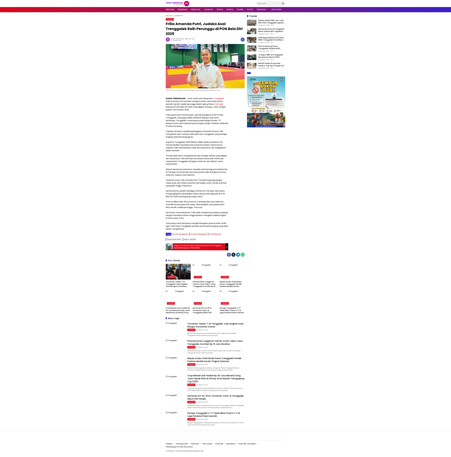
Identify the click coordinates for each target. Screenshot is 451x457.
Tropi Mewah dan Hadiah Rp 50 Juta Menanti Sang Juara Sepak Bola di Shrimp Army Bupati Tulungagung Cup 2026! (178, 310)
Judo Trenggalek (181, 234)
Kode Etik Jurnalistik (247, 444)
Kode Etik (219, 444)
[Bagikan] (243, 40)
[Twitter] (233, 255)
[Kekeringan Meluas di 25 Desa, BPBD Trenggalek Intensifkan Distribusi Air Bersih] (251, 40)
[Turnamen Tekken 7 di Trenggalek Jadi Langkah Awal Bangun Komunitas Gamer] (178, 272)
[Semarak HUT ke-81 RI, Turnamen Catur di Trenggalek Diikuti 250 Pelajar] (205, 298)
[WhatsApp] (243, 255)
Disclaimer (230, 444)
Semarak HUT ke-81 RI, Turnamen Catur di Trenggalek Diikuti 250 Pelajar (202, 310)
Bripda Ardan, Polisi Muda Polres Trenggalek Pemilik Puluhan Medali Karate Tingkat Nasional (230, 284)
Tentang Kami (182, 444)
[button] (283, 3)
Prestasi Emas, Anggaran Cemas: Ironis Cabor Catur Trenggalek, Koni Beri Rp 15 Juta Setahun (204, 284)
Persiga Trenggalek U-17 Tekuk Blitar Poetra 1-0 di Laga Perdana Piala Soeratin (232, 310)
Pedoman (195, 444)
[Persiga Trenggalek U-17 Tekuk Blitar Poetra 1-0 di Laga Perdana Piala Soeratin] (232, 298)
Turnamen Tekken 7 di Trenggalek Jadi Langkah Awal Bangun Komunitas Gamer (176, 284)
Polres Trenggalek (199, 234)
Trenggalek (218, 98)
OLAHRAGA (169, 19)
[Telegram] (238, 255)
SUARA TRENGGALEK (177, 39)
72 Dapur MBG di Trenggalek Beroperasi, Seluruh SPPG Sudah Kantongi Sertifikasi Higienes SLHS (270, 56)
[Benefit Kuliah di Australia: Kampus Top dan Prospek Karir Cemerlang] (251, 66)
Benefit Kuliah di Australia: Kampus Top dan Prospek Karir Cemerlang (271, 64)
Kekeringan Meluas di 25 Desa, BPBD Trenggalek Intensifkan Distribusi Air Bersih (271, 39)
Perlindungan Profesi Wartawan (179, 447)
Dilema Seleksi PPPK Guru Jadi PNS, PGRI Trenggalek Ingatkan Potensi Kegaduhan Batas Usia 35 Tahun (271, 21)
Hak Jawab (207, 444)
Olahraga (218, 104)
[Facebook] (229, 255)
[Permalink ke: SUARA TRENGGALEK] (168, 39)
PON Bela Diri (216, 234)
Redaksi (169, 444)
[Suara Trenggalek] (182, 3)
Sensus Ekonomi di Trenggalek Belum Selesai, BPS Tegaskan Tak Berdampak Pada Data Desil (271, 30)
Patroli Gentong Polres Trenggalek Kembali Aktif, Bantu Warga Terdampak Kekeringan (269, 47)
